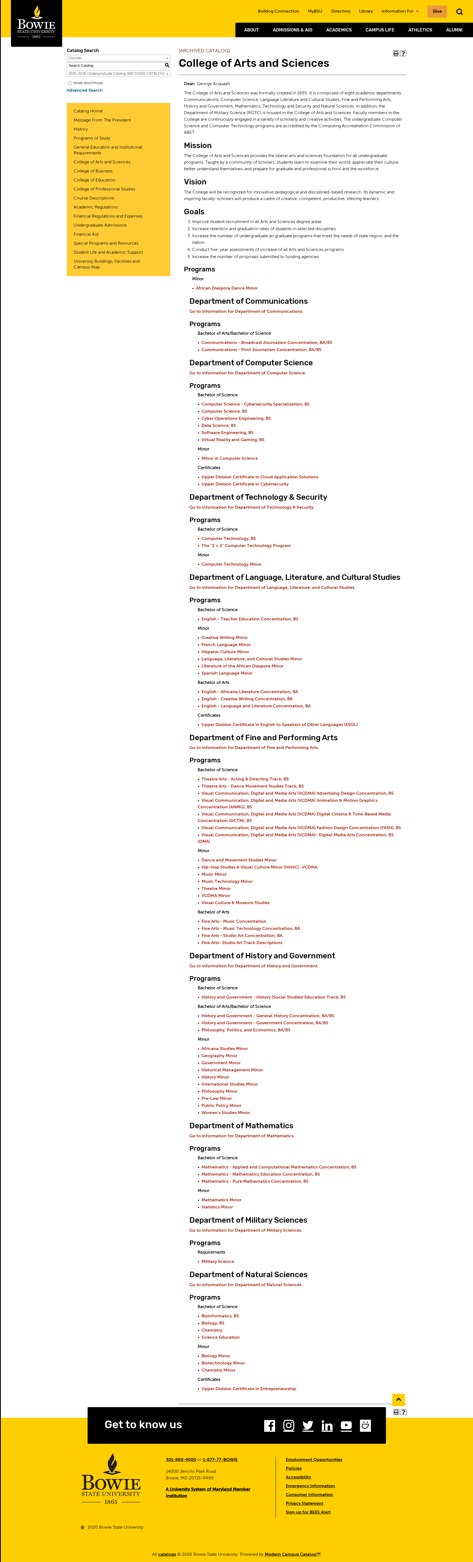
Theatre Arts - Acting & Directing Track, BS (245, 779)
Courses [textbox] (75, 58)
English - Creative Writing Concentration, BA (247, 699)
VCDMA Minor (215, 896)
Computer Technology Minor (231, 564)
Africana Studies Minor (224, 1049)
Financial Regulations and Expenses (108, 216)
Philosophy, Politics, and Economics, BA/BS (245, 1030)
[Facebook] (269, 1427)
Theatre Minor (216, 889)
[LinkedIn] (327, 1427)
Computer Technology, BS (228, 539)
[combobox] (118, 58)
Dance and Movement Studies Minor (238, 860)
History (81, 129)
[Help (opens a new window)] (403, 53)
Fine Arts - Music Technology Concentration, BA (250, 929)
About (251, 30)
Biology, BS (212, 1323)
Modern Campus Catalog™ (293, 1554)
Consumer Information (309, 1495)
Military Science (217, 1262)
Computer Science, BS (224, 411)
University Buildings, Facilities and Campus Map (107, 264)
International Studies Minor (229, 1084)
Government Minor (221, 1063)
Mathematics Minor (221, 1200)
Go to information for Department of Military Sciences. (245, 1230)
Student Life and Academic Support (108, 252)
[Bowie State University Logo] (36, 23)
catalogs (167, 1554)
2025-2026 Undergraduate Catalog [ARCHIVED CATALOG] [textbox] (116, 74)
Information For (398, 11)
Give (437, 11)
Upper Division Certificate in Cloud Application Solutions (259, 477)
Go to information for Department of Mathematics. (242, 1136)
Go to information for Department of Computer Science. (247, 373)
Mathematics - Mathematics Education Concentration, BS (260, 1174)
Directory (340, 11)
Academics (339, 30)
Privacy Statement (304, 1504)
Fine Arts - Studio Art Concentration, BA (241, 936)
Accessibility (298, 1477)
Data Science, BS (218, 426)
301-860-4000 (181, 1460)
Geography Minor (219, 1056)
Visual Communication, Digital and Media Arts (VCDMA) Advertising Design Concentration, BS (297, 793)
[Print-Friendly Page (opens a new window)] (396, 53)
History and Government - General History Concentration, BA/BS (267, 1016)
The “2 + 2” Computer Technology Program (246, 546)
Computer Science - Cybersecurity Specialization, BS (255, 404)
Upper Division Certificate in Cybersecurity (245, 484)
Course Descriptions (94, 198)
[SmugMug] (365, 1427)
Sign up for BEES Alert (308, 1512)
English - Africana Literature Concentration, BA (249, 692)
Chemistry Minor (218, 1370)
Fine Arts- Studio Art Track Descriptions (241, 943)
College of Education (94, 180)
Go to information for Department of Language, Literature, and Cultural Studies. (272, 588)
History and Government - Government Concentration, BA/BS (264, 1023)
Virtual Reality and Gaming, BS (232, 440)
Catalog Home (88, 111)
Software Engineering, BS (227, 433)
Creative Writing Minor (224, 638)
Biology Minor (215, 1356)
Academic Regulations (96, 207)
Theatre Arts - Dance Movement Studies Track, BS (252, 786)
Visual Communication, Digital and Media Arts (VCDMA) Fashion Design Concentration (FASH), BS (301, 828)
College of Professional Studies (104, 189)
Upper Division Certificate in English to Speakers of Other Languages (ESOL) (279, 725)
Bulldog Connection (278, 11)
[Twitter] (307, 1427)
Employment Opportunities (314, 1460)
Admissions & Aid (292, 30)
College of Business (93, 171)
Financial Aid (86, 234)
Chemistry (211, 1330)
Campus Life (380, 30)
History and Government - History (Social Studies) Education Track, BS (273, 997)
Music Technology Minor (227, 882)
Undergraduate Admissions (100, 225)
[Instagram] (288, 1427)
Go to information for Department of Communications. (246, 311)
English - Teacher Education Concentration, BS (249, 619)
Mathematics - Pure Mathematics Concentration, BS (254, 1181)
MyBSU (315, 11)
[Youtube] (346, 1427)
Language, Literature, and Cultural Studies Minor (251, 659)
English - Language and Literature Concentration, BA (256, 706)
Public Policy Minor (221, 1106)
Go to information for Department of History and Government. (253, 966)
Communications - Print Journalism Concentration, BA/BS (261, 350)
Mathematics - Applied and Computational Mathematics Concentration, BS (278, 1167)
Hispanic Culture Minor (225, 652)
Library (366, 11)
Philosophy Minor (219, 1091)
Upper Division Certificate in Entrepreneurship (248, 1389)
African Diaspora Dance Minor (227, 288)
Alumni (454, 30)
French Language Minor (226, 645)
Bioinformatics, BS (220, 1316)
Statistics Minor (217, 1207)
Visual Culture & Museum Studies (235, 903)
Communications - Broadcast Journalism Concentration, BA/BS (266, 343)
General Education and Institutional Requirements (108, 150)
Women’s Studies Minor (225, 1113)
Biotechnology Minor (223, 1363)
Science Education (220, 1337)
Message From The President (102, 120)
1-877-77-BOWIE (220, 1460)
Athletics (420, 30)
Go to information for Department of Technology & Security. (252, 507)
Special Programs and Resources (106, 243)
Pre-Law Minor (216, 1099)
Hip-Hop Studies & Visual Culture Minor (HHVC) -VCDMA (259, 867)
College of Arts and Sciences (102, 162)
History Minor (215, 1077)
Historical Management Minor (232, 1070)
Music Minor (214, 874)
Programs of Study (92, 138)
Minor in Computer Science (229, 458)
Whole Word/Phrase (88, 83)
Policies (294, 1468)
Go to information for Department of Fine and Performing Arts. (254, 748)
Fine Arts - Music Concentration (233, 921)
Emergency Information (310, 1486)
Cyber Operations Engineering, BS (236, 418)
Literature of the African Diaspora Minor (242, 666)
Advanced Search (85, 90)
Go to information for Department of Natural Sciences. (245, 1285)
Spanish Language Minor (227, 673)
